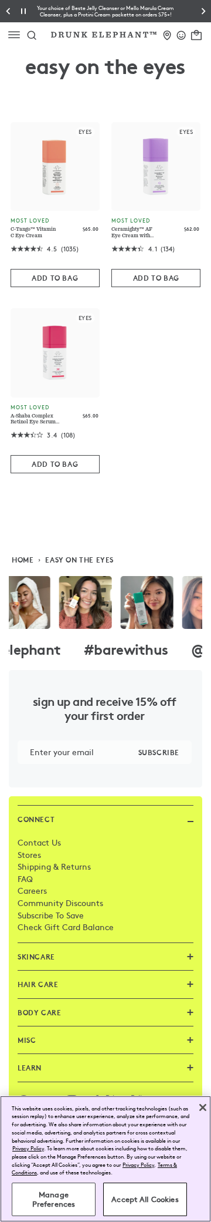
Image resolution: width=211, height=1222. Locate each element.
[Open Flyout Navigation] (16, 34)
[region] (105, 1159)
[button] (105, 11)
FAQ (25, 878)
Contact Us (39, 842)
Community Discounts (60, 902)
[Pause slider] (23, 11)
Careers (32, 890)
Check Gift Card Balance (66, 927)
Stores (29, 854)
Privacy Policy (28, 1148)
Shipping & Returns (54, 866)
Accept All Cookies (144, 1199)
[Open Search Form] (31, 34)
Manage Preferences (53, 1199)
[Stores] (167, 33)
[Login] (181, 33)
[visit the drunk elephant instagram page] (105, 602)
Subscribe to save (51, 915)
